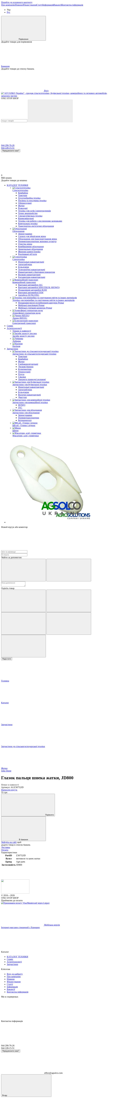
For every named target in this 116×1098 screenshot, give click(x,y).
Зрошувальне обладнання (30, 249)
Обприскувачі (25, 203)
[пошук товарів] (50, 111)
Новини (19, 5)
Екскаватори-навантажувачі (31, 277)
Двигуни (22, 397)
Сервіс (10, 326)
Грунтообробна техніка (29, 198)
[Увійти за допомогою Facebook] (23, 570)
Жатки (21, 205)
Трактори (22, 195)
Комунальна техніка (27, 223)
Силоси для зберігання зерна (32, 236)
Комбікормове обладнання (31, 246)
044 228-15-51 (7, 148)
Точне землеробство (27, 213)
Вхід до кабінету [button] (15, 974)
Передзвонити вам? (10, 151)
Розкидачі (22, 208)
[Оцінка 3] (23, 623)
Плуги (21, 374)
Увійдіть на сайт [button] (9, 842)
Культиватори (24, 369)
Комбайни (23, 193)
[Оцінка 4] (68, 623)
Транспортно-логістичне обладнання (36, 226)
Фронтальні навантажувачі (31, 262)
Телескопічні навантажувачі (31, 269)
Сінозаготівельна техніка (30, 216)
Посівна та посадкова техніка (32, 200)
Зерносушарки (25, 234)
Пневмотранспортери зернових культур (37, 241)
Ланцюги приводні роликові (32, 379)
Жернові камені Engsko (29, 251)
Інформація (48, 5)
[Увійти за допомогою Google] (68, 570)
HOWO (21, 405)
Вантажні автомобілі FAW (30, 292)
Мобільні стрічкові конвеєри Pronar (35, 308)
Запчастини (12, 349)
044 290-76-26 (7, 145)
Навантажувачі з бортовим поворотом (36, 272)
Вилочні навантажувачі (29, 395)
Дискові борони (25, 366)
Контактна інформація (72, 5)
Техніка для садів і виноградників (34, 211)
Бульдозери (23, 267)
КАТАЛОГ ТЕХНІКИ (17, 185)
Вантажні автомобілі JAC (30, 285)
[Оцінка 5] (23, 646)
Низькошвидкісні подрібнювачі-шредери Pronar (41, 303)
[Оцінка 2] (68, 601)
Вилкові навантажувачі (29, 274)
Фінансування (29, 5)
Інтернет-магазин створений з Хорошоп (20, 927)
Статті (39, 5)
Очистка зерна (25, 244)
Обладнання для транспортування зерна (37, 239)
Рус (8, 12)
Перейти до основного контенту (16, 2)
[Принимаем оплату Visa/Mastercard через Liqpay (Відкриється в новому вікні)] (25, 903)
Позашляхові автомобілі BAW (32, 290)
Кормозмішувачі (26, 218)
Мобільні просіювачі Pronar (31, 305)
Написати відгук (9, 790)
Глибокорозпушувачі (28, 364)
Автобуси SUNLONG (28, 295)
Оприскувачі (24, 372)
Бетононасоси (25, 420)
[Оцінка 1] (23, 601)
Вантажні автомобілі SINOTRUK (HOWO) (39, 287)
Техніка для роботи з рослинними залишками (40, 221)
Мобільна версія (52, 925)
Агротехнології (14, 328)
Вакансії (57, 5)
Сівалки (22, 377)
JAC (20, 407)
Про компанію (8, 5)
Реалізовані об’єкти (27, 254)
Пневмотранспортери (28, 418)
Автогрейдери (25, 264)
